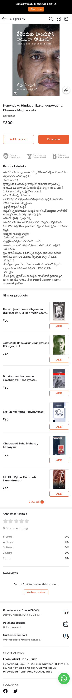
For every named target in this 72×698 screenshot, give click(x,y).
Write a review (36, 592)
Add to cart (18, 139)
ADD (59, 326)
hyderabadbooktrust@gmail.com (22, 639)
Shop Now (36, 9)
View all (34, 502)
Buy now (53, 139)
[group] (36, 60)
